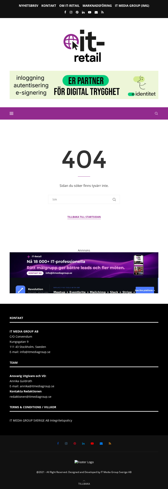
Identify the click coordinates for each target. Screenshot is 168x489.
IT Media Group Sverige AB (116, 472)
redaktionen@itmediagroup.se (30, 397)
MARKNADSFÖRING (97, 5)
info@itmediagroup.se (35, 352)
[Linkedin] (83, 12)
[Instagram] (71, 12)
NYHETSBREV (28, 5)
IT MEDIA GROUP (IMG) (132, 5)
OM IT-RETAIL (69, 5)
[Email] (96, 12)
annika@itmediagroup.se (37, 386)
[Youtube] (89, 12)
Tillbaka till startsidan (84, 217)
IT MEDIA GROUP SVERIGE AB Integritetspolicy (41, 420)
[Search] (156, 113)
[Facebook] (65, 12)
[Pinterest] (77, 12)
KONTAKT (48, 5)
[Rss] (102, 12)
